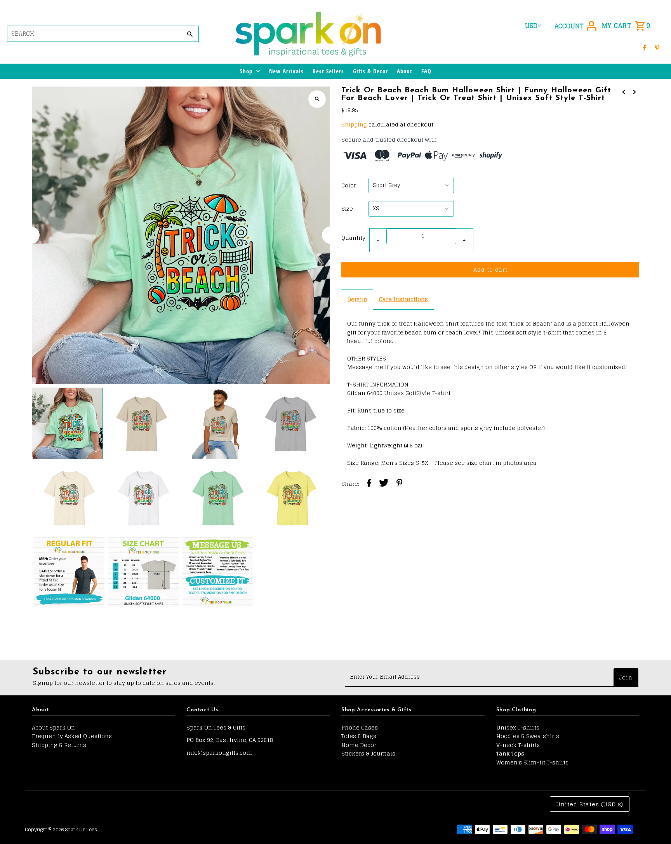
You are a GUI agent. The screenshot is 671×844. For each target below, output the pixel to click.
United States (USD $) (589, 804)
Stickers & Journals (368, 753)
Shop (246, 71)
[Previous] (31, 235)
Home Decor (358, 745)
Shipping (354, 124)
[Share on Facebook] (369, 484)
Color (348, 185)
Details (357, 299)
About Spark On (53, 727)
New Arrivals (286, 71)
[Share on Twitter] (384, 484)
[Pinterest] (657, 47)
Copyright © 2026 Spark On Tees (61, 829)
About (404, 71)
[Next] (330, 235)
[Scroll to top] (654, 823)
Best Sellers (328, 71)
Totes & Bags (358, 736)
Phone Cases (359, 727)
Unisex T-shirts (517, 727)
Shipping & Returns (59, 745)
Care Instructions (403, 299)
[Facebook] (644, 47)
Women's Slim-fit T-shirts (532, 762)
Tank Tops (510, 753)
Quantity (353, 238)
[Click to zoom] (317, 99)
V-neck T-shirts (518, 745)
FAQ (426, 71)
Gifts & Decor (370, 71)
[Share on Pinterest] (399, 484)
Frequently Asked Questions (72, 736)
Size (347, 209)
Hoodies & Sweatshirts (527, 736)
